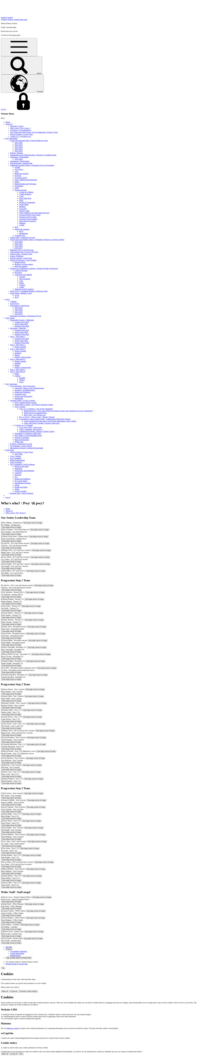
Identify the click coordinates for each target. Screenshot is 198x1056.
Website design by (17, 964)
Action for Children (26, 192)
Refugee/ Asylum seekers (24, 264)
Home (8, 122)
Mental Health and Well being (25, 184)
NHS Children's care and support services (34, 213)
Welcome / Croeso (16, 126)
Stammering (23, 233)
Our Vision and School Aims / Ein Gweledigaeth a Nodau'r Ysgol (34, 132)
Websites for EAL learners (24, 289)
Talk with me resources (27, 221)
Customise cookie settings (28, 991)
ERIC (21, 200)
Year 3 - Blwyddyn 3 (17, 349)
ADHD (17, 167)
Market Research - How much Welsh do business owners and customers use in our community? (58, 411)
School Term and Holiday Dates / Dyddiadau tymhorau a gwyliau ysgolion (37, 240)
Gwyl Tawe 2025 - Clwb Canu (30, 427)
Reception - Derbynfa (18, 328)
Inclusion (18, 475)
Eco (16, 477)
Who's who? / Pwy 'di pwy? (20, 128)
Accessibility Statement (18, 951)
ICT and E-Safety (21, 481)
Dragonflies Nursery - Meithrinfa (22, 320)
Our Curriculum (11, 384)
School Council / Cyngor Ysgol (21, 452)
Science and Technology (23, 396)
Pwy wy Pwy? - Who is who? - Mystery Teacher (37, 417)
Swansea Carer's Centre (27, 217)
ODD (17, 188)
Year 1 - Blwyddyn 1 (17, 337)
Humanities (19, 398)
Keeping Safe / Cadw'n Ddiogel (21, 493)
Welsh (17, 489)
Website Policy (15, 956)
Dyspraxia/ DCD (21, 178)
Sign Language (24, 279)
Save (21, 1054)
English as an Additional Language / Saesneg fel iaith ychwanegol (34, 268)
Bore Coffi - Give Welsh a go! (35, 415)
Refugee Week (20, 262)
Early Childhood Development (26, 180)
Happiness (18, 469)
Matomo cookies (13, 1028)
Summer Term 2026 (22, 326)
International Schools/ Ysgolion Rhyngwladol (26, 448)
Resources (18, 273)
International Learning (23, 483)
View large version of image (32, 523)
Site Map (9, 947)
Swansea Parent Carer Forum (29, 215)
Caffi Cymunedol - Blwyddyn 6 (30, 429)
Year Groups (10, 318)
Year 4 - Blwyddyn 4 (17, 359)
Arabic (21, 287)
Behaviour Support (21, 174)
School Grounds (20, 491)
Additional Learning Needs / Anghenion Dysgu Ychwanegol (32, 165)
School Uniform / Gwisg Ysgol (21, 134)
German (22, 277)
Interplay (22, 207)
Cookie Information (17, 953)
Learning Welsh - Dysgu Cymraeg (22, 400)
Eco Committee (15, 458)
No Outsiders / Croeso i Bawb (21, 446)
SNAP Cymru (24, 211)
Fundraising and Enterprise (24, 471)
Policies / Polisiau (16, 153)
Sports (17, 485)
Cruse (21, 196)
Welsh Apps (19, 442)
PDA (16, 227)
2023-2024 (19, 147)
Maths (17, 374)
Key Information (12, 138)
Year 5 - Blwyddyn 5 (17, 370)
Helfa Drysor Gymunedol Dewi (35, 413)
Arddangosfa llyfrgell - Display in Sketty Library (37, 431)
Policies (9, 949)
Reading (22, 378)
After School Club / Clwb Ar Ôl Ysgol (24, 252)
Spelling (18, 363)
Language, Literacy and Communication (29, 388)
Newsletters (19, 186)
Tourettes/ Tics (20, 235)
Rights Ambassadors (17, 460)
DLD (21, 231)
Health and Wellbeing (22, 392)
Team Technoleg (16, 462)
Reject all (5, 991)
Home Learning (20, 347)
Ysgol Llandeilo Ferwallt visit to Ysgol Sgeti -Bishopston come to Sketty (50, 421)
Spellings (18, 353)
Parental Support (21, 190)
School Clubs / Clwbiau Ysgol (21, 254)
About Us (9, 124)
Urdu (21, 281)
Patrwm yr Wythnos (22, 438)
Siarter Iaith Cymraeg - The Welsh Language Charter (34, 405)
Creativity (18, 473)
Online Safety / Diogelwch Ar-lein (22, 237)
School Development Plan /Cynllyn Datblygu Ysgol (29, 141)
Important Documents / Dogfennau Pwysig (25, 316)
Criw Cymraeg (20, 407)
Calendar (13, 301)
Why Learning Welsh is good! (25, 403)
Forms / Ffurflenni (16, 256)
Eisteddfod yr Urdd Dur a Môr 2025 (28, 433)
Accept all (13, 991)
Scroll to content (7, 17)
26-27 (17, 297)
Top (3, 968)
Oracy (21, 382)
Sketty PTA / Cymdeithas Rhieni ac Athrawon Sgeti (29, 291)
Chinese (22, 285)
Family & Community (27, 202)
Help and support (21, 266)
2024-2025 (19, 149)
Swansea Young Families (28, 219)
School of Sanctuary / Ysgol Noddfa (23, 260)
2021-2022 (19, 143)
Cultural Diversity (21, 271)
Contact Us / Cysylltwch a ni (20, 136)
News (8, 299)
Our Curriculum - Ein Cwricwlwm (22, 386)
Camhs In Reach (25, 194)
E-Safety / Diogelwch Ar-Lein (21, 444)
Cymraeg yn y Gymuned (24, 425)
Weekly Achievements (23, 357)
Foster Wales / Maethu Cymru (21, 293)
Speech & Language (22, 229)
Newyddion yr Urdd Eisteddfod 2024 (28, 436)
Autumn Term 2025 (22, 322)
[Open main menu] (19, 47)
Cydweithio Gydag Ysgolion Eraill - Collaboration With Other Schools (44, 419)
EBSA (17, 182)
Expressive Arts (20, 394)
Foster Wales (24, 204)
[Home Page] (14, 20)
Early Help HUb (25, 198)
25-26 (17, 295)
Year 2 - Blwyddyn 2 (17, 345)
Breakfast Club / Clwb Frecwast (21, 250)
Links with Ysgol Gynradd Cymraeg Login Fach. (42, 423)
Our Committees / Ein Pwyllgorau (22, 464)
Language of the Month (23, 275)
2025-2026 (19, 151)
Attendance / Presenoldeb (19, 157)
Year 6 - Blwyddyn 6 (17, 372)
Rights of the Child (21, 466)
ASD (16, 171)
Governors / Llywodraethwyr (20, 130)
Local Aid (22, 209)
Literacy (18, 376)
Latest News (14, 304)
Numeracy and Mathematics (25, 390)
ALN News (19, 169)
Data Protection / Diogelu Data (21, 163)
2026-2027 (19, 248)
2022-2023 (19, 145)
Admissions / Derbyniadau (19, 161)
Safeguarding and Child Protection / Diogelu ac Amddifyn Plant (33, 155)
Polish (21, 283)
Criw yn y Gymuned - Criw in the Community (36, 409)
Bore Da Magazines (22, 440)
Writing (22, 380)
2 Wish (21, 225)
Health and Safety (21, 487)
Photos (17, 355)
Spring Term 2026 (21, 324)
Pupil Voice (10, 450)
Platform (22, 223)
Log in (8, 497)
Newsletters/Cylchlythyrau (19, 306)
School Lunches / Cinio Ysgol (21, 258)
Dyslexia (18, 176)
